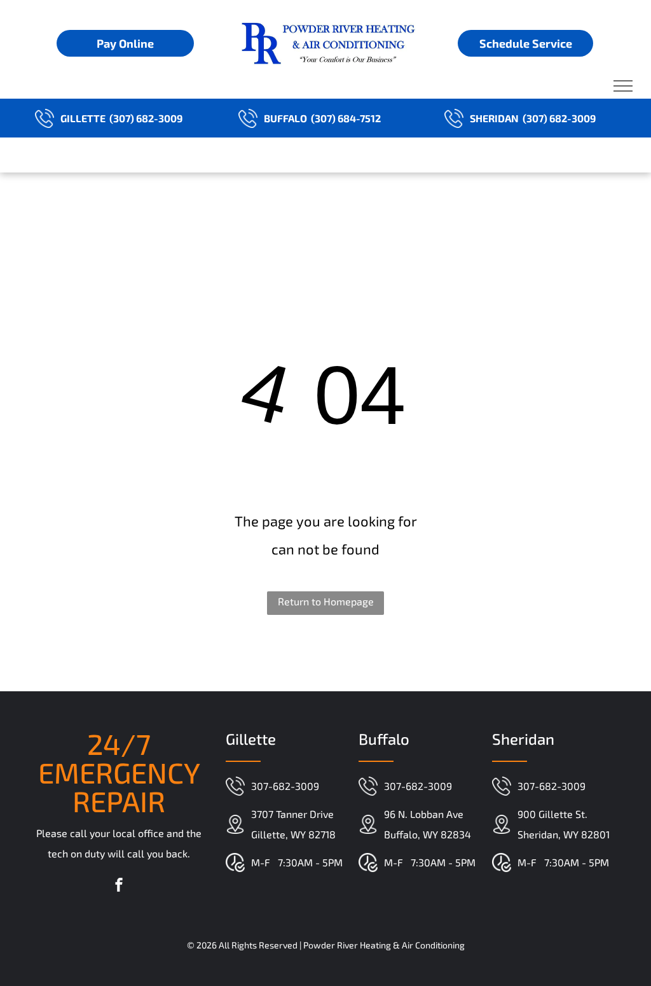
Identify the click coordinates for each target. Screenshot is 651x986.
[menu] (623, 85)
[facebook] (119, 886)
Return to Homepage (326, 601)
